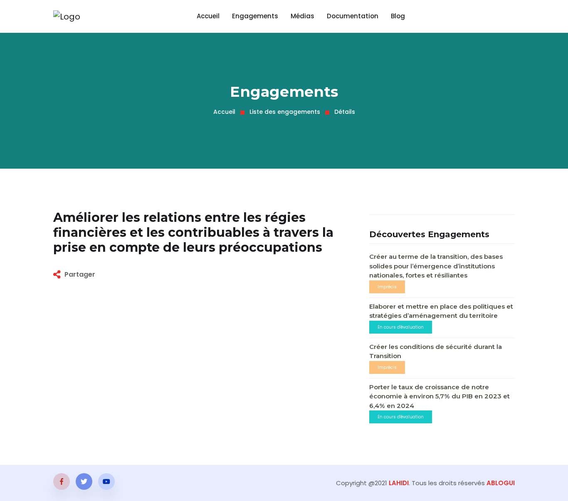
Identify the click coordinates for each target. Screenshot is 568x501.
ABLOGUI (501, 483)
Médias (302, 16)
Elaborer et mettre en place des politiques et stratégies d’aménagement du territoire (441, 311)
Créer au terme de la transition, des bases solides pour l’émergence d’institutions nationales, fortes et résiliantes (436, 266)
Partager (79, 274)
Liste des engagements (284, 112)
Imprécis (387, 287)
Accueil (208, 16)
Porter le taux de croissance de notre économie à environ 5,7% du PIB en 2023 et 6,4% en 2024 (439, 396)
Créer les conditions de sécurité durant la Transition (435, 351)
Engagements (255, 16)
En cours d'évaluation (401, 327)
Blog (398, 16)
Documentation (352, 16)
